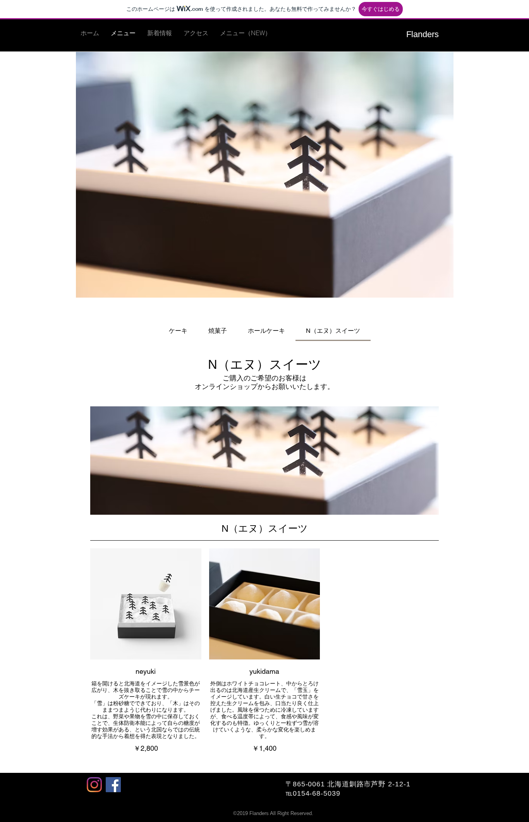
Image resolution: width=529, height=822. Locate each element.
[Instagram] (94, 784)
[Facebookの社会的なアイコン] (113, 784)
